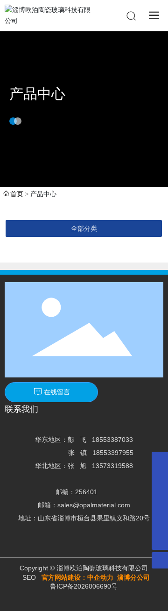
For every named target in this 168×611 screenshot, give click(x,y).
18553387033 (112, 439)
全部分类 (84, 228)
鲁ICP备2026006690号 (84, 586)
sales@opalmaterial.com (93, 505)
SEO (29, 577)
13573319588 (112, 465)
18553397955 (112, 452)
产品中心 (37, 93)
